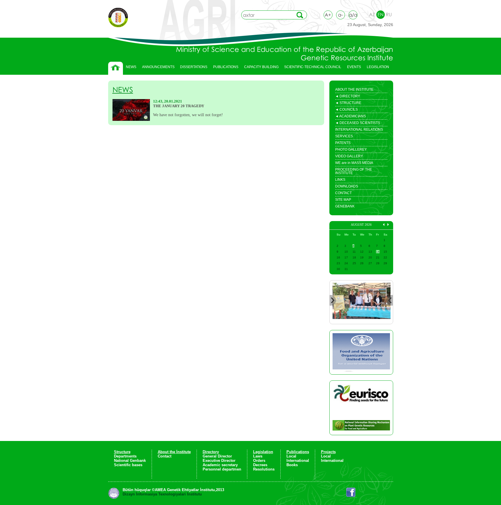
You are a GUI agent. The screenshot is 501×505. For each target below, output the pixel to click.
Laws (257, 456)
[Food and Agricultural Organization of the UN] (361, 352)
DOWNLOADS (346, 186)
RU (389, 14)
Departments (125, 456)
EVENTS (352, 68)
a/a (353, 15)
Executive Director (219, 460)
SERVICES (344, 136)
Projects (328, 452)
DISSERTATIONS (192, 68)
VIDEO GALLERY (349, 156)
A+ (328, 15)
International (297, 460)
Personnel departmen (222, 469)
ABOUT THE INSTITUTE (354, 89)
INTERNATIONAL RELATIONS (359, 129)
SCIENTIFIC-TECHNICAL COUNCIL (312, 67)
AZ (372, 14)
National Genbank (130, 460)
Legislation (263, 452)
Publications (297, 452)
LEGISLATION (376, 68)
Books (292, 465)
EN (380, 14)
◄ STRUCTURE (348, 103)
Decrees (260, 465)
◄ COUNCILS (346, 110)
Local (291, 456)
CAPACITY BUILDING (260, 68)
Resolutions (264, 469)
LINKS (340, 180)
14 (378, 251)
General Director (217, 456)
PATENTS (343, 143)
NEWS (131, 67)
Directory (211, 452)
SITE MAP (343, 200)
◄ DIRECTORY (347, 96)
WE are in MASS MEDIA (354, 163)
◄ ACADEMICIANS (350, 116)
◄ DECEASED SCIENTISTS (357, 123)
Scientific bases (128, 465)
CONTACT (343, 193)
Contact (164, 456)
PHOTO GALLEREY (351, 149)
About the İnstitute (174, 452)
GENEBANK (345, 206)
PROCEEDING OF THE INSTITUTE (353, 171)
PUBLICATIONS (224, 68)
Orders (259, 460)
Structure (122, 452)
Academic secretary (220, 465)
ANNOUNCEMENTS (158, 67)
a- (340, 15)
